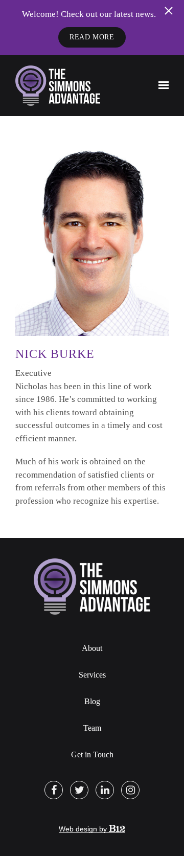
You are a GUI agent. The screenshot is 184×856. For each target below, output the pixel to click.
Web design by (84, 829)
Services (92, 674)
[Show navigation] (161, 85)
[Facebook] (53, 790)
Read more (92, 37)
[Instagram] (130, 790)
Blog (92, 701)
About (92, 648)
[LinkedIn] (105, 790)
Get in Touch (92, 754)
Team (92, 728)
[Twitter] (79, 790)
